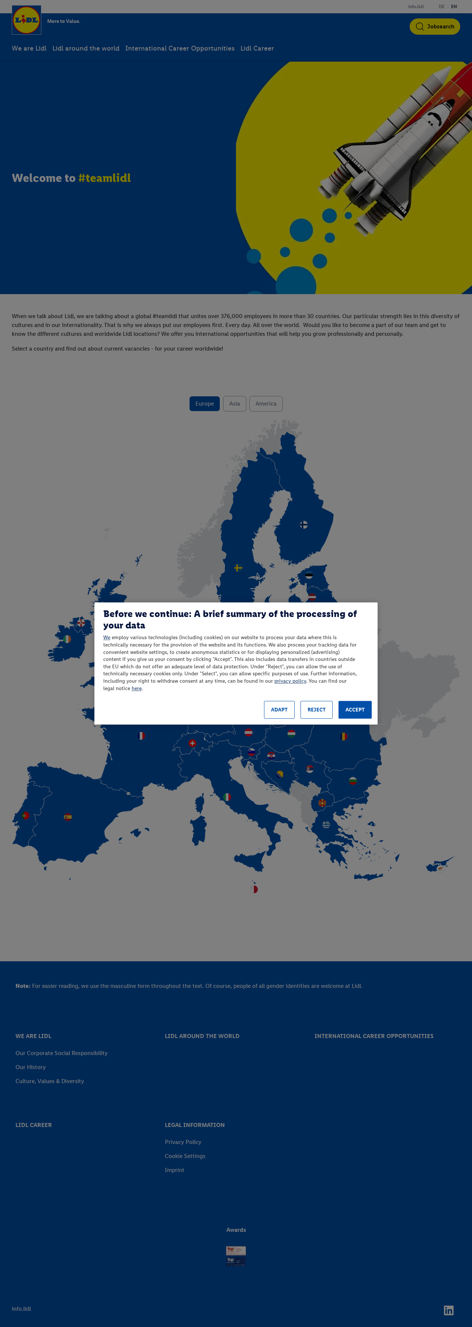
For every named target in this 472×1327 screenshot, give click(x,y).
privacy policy (290, 681)
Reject (317, 710)
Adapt (279, 710)
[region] (236, 663)
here (137, 688)
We (106, 638)
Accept (355, 710)
